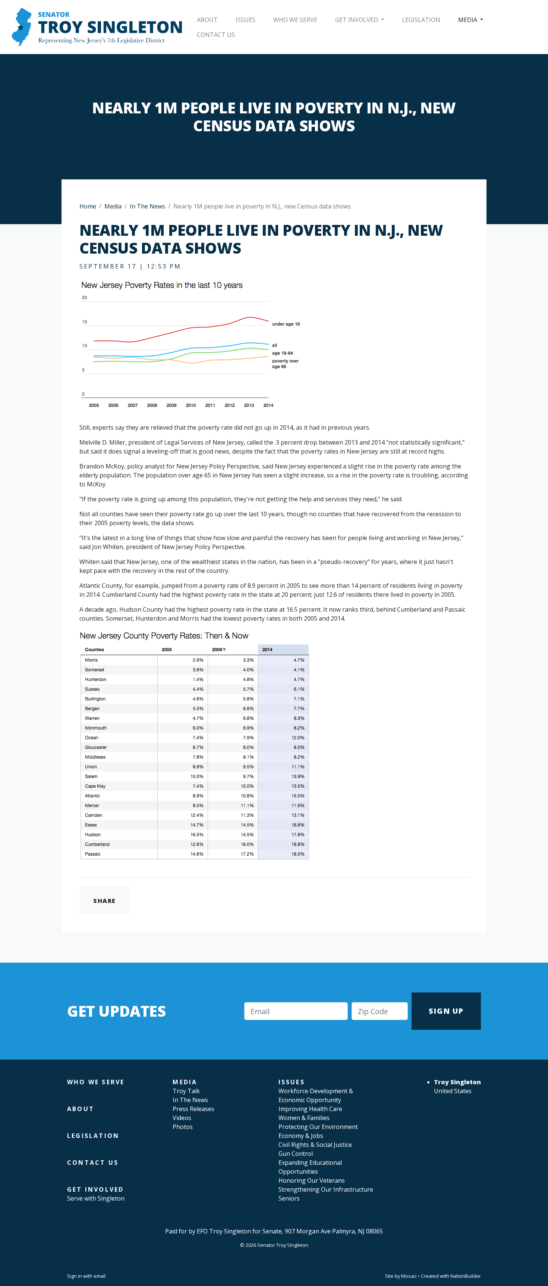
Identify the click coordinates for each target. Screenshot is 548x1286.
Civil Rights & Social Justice (315, 1145)
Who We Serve (295, 20)
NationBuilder (465, 1276)
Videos (182, 1118)
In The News (147, 206)
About (207, 20)
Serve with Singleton (96, 1198)
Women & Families (304, 1118)
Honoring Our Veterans (311, 1180)
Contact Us (216, 35)
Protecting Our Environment (318, 1127)
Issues (245, 20)
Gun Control (295, 1153)
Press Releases (193, 1109)
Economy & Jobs (300, 1136)
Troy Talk (186, 1091)
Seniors (289, 1198)
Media (468, 20)
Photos (183, 1127)
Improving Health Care (310, 1109)
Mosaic (409, 1276)
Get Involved (357, 20)
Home (87, 206)
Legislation (421, 20)
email (99, 1276)
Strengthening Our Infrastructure (325, 1189)
